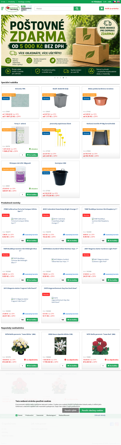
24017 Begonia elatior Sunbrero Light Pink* (100, 249)
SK (118, 2)
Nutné (20, 415)
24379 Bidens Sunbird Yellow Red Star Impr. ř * (60, 249)
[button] (54, 78)
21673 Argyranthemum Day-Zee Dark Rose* (60, 288)
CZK (109, 2)
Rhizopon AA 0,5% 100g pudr (20, 163)
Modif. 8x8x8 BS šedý (60, 89)
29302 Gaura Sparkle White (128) (60, 334)
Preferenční (29, 415)
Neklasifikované (64, 415)
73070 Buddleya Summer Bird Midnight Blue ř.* (20, 250)
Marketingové (51, 415)
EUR (104, 2)
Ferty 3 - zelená (20, 124)
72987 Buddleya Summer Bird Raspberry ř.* (100, 209)
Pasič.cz (12, 8)
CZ (114, 2)
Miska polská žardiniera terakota (100, 89)
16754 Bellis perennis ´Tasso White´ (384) (20, 334)
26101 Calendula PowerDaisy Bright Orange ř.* (60, 209)
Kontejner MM (60, 163)
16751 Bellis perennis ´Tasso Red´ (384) (100, 334)
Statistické (40, 415)
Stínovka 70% (20, 89)
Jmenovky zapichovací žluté (60, 124)
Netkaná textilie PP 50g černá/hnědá (101, 124)
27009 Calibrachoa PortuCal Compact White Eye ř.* (20, 210)
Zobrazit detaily (100, 415)
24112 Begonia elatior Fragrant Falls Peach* (20, 288)
